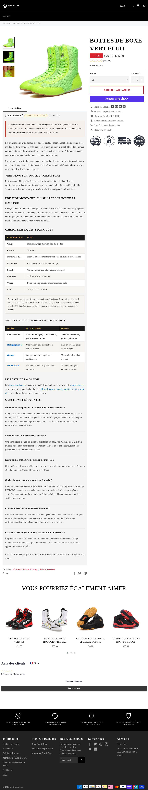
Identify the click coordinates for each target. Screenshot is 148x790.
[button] (100, 61)
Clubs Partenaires (11, 744)
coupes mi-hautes (17, 385)
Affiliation (7, 770)
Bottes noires (13, 365)
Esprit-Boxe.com (16, 787)
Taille (93, 73)
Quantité (135, 73)
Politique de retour (11, 753)
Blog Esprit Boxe (39, 744)
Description (15, 108)
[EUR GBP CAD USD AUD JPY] (124, 6)
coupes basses (77, 385)
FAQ (5, 775)
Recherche (8, 748)
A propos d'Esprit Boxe (42, 753)
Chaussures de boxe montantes (42, 569)
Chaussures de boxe (21, 569)
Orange (10, 355)
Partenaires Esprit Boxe (42, 748)
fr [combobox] (35, 663)
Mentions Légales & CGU (15, 758)
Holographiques (14, 345)
